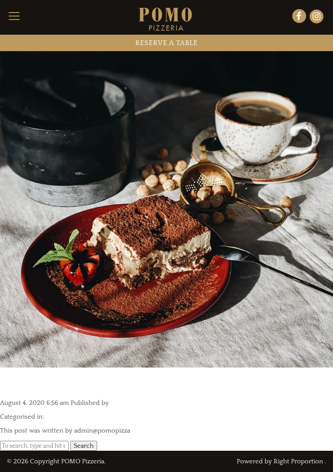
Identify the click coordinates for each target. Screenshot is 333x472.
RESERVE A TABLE (166, 43)
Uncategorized (67, 416)
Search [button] (84, 445)
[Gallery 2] (166, 364)
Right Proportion (298, 461)
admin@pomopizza (138, 403)
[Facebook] (300, 17)
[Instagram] (316, 17)
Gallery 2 (26, 383)
